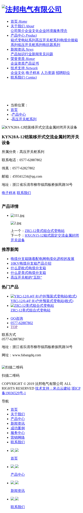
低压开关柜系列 (30, 45)
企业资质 (18, 63)
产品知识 (18, 54)
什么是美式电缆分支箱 (28, 273)
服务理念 (60, 31)
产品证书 (32, 63)
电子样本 (33, 73)
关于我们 (18, 414)
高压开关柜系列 (47, 40)
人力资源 (48, 73)
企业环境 (46, 31)
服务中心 (18, 433)
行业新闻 (32, 54)
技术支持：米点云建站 (53, 388)
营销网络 (18, 437)
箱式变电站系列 (23, 40)
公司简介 (18, 31)
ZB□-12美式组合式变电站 (45, 231)
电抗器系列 (51, 45)
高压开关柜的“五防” (26, 277)
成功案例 (18, 428)
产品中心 (19, 114)
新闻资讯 (18, 423)
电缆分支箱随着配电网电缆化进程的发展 (42, 259)
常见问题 (46, 54)
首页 (14, 110)
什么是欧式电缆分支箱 (28, 268)
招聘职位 (63, 73)
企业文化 (32, 31)
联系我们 (24, 193)
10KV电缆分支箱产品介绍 (31, 263)
